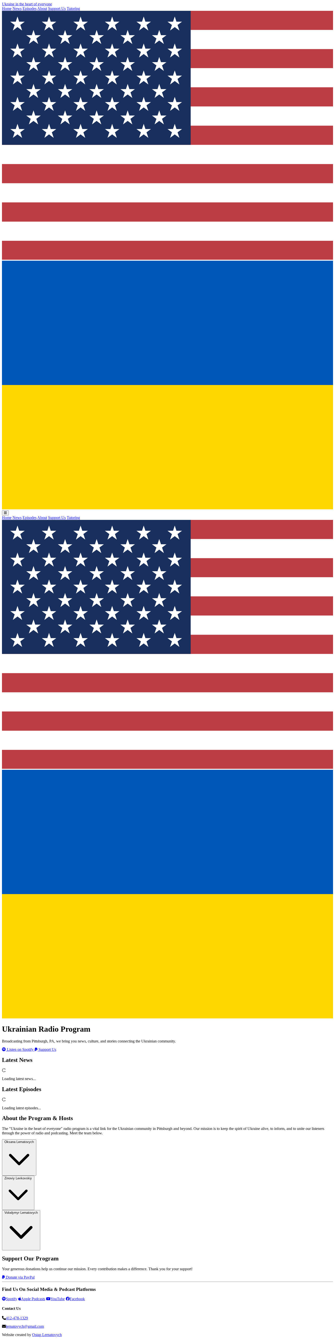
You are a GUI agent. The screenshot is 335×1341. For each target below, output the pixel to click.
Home (7, 8)
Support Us (57, 8)
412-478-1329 (17, 1318)
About (42, 8)
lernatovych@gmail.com (25, 1326)
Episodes (30, 8)
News (17, 8)
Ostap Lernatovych (47, 1335)
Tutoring (73, 8)
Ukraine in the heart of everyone (27, 4)
